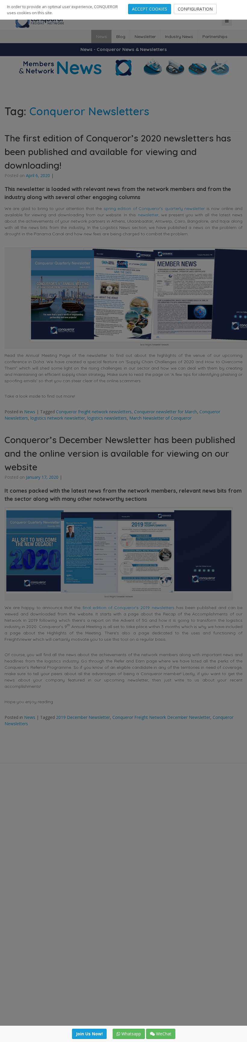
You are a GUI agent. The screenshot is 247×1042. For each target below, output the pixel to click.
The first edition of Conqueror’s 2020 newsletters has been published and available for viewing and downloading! (118, 151)
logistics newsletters (107, 418)
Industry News (179, 36)
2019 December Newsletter (83, 717)
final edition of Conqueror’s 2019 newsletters (128, 607)
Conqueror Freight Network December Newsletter (161, 717)
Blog (120, 36)
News (101, 36)
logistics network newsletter (57, 418)
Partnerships (214, 36)
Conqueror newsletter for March (165, 412)
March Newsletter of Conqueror (160, 418)
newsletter (148, 215)
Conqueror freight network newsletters (94, 412)
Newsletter (145, 36)
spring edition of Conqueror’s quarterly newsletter (154, 208)
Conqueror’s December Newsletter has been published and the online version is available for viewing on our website (120, 453)
